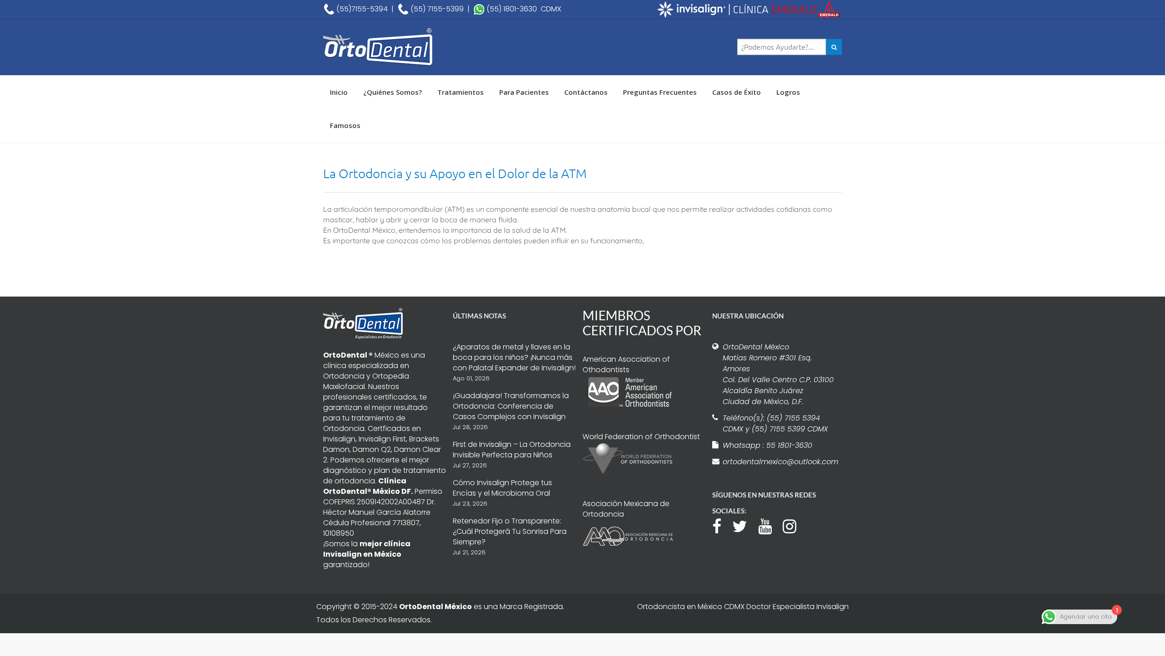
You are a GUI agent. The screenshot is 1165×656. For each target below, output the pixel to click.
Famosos (345, 125)
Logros (788, 92)
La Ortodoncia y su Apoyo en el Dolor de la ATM (455, 173)
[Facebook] (721, 525)
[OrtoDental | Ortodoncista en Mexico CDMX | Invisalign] (409, 47)
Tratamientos (460, 92)
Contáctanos (586, 92)
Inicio (339, 92)
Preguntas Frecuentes (660, 92)
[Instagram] (794, 525)
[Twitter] (744, 525)
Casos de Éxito (736, 92)
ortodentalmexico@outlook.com (779, 461)
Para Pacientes (524, 92)
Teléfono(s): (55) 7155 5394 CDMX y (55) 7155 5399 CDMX (775, 423)
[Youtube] (769, 525)
